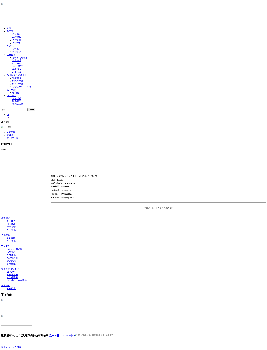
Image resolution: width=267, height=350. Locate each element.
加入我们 (11, 95)
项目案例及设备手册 (17, 75)
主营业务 (11, 55)
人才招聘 (16, 98)
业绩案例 (16, 78)
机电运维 (16, 72)
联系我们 (16, 101)
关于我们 (11, 31)
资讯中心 (11, 46)
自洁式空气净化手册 (22, 87)
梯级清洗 (16, 69)
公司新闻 (16, 49)
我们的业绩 (17, 104)
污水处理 (16, 60)
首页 (9, 28)
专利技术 (16, 92)
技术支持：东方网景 (11, 347)
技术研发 (11, 90)
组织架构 (16, 37)
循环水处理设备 (20, 57)
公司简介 (16, 34)
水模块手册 (17, 81)
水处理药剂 (17, 66)
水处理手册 (17, 84)
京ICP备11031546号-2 (62, 335)
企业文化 (16, 43)
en (8, 117)
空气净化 (16, 63)
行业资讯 (16, 52)
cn (8, 114)
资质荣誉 (16, 40)
